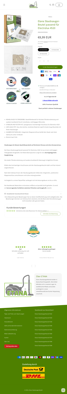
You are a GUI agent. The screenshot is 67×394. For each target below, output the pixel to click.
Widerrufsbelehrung (10, 333)
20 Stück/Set (43, 53)
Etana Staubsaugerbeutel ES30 (43, 322)
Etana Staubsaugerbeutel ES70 (43, 337)
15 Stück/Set (55, 50)
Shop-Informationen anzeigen (48, 92)
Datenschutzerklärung (10, 330)
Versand (46, 41)
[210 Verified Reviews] (33, 238)
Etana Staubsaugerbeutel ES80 (43, 341)
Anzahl (39, 57)
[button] (50, 5)
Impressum (7, 318)
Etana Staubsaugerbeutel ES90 (43, 345)
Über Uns (7, 341)
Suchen (6, 337)
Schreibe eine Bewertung (50, 214)
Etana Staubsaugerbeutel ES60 (43, 333)
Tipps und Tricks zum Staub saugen (14, 314)
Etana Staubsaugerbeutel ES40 (43, 325)
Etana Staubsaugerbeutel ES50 (43, 330)
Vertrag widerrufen (11, 346)
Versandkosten (8, 322)
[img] (20, 247)
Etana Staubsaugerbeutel (36, 390)
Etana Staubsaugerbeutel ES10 (43, 314)
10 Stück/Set (43, 50)
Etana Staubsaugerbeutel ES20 (43, 318)
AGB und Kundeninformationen (13, 325)
